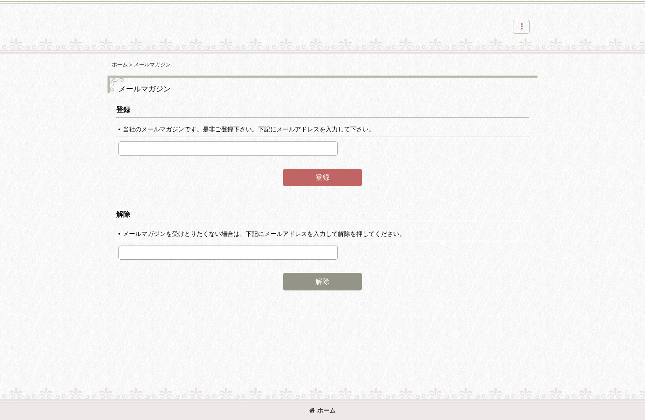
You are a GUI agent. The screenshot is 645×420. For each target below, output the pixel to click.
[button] (521, 27)
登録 (123, 109)
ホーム (326, 410)
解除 (123, 214)
